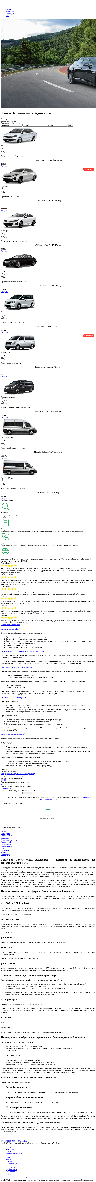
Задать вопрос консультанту (24, 774)
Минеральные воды (9, 840)
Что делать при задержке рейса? (13, 698)
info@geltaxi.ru (7, 774)
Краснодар (5, 838)
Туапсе (3, 853)
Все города (5, 855)
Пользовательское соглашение (13, 1178)
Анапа (3, 832)
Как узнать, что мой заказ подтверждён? (17, 667)
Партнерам (10, 14)
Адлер (3, 829)
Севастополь (6, 844)
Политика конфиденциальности (38, 1178)
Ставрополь (5, 850)
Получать (27, 793)
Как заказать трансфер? (10, 629)
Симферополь (6, 846)
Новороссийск (7, 842)
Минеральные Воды (14, 1153)
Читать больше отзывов (10, 625)
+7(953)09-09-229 (8, 1141)
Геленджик (5, 834)
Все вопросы (6, 788)
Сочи (3, 848)
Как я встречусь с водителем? (13, 734)
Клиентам (10, 9)
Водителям (10, 11)
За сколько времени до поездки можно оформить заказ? (23, 651)
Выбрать (4, 166)
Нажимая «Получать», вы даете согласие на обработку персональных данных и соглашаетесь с (49, 798)
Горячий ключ (6, 836)
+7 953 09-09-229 (7, 780)
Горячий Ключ (11, 1170)
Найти (70, 125)
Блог (7, 16)
